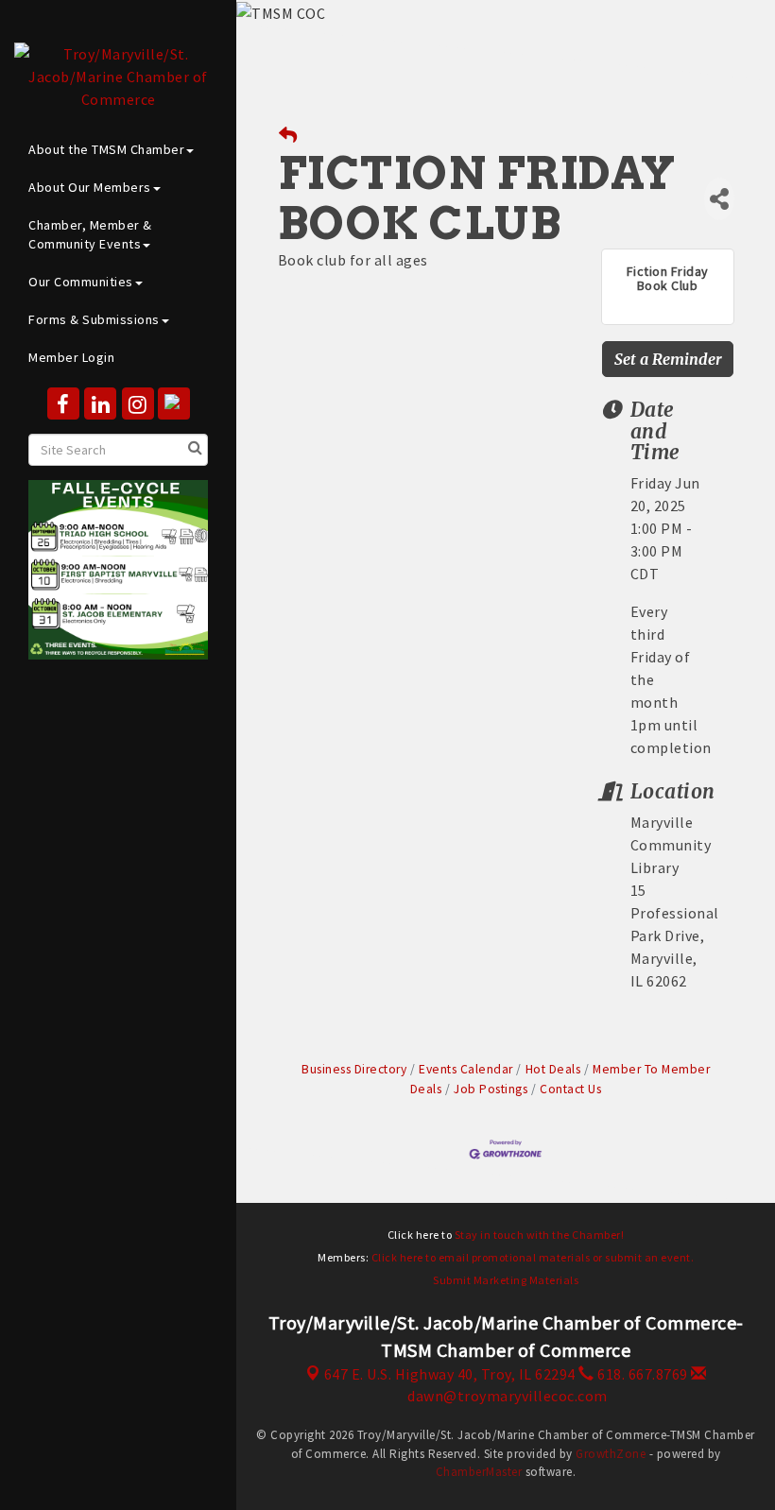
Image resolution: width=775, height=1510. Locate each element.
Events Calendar (466, 1069)
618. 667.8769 (641, 1373)
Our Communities (80, 281)
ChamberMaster (479, 1472)
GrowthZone (611, 1454)
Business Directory (353, 1069)
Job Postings (490, 1089)
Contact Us (570, 1089)
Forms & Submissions (94, 319)
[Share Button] (719, 199)
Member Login (71, 357)
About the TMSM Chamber (106, 149)
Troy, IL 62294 (450, 1373)
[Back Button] (288, 135)
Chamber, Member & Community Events (90, 234)
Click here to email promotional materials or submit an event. (533, 1257)
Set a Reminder (668, 359)
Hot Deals (552, 1069)
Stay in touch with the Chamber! (540, 1234)
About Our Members (89, 187)
